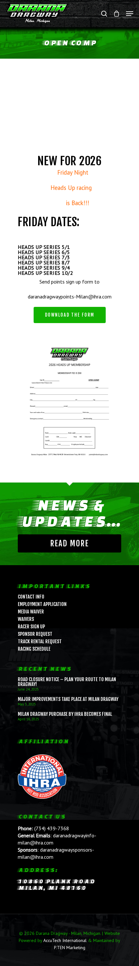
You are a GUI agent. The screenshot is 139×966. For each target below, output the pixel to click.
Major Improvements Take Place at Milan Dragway (68, 699)
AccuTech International (65, 940)
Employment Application (42, 604)
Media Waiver (31, 611)
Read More (69, 543)
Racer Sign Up (31, 626)
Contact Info (31, 596)
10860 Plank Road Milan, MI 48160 (56, 884)
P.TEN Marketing (69, 947)
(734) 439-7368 (51, 828)
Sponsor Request (35, 634)
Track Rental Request (40, 641)
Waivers (26, 619)
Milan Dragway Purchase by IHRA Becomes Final (65, 714)
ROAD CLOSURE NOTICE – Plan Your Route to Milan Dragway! (67, 682)
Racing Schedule (34, 648)
